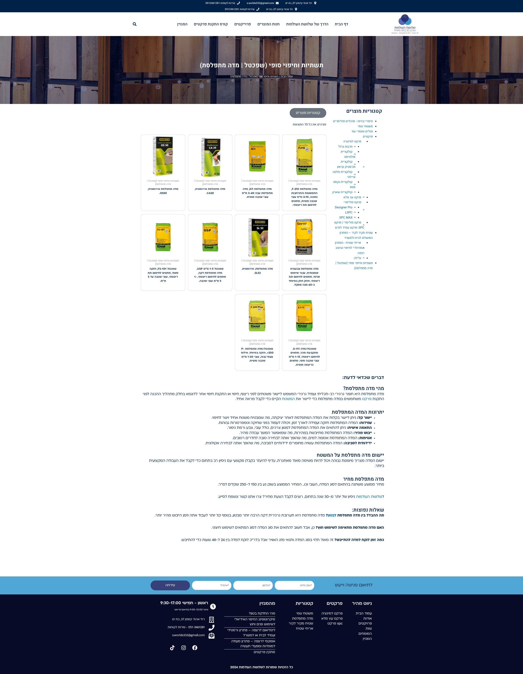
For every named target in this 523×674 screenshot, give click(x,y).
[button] (134, 24)
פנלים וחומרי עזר (362, 131)
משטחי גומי (365, 126)
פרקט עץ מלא (352, 197)
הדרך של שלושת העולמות (307, 24)
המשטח (288, 399)
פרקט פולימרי (352, 202)
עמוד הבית (287, 76)
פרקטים (368, 136)
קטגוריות (304, 604)
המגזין (182, 24)
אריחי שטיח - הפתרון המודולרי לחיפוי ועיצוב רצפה (349, 247)
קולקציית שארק (342, 192)
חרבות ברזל (345, 146)
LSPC (348, 212)
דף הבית (341, 24)
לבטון (332, 515)
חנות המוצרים (268, 24)
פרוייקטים (242, 24)
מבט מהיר (304, 173)
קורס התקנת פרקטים (211, 24)
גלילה (357, 258)
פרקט (366, 399)
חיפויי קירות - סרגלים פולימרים (353, 121)
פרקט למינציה (352, 141)
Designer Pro (343, 207)
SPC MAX (345, 217)
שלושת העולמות (369, 497)
